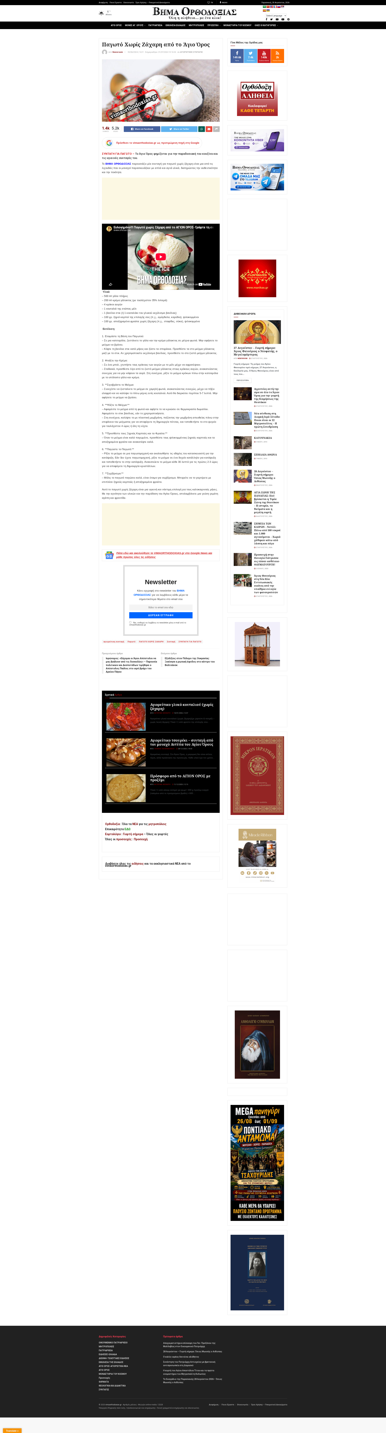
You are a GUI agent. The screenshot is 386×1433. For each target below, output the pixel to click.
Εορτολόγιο (113, 834)
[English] (271, 6)
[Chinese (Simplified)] (268, 6)
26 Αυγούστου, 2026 (263, 516)
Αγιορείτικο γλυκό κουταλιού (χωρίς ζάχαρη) (181, 706)
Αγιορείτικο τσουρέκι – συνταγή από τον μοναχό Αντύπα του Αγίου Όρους (181, 742)
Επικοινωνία (128, 3)
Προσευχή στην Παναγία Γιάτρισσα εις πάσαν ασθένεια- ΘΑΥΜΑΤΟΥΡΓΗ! (267, 559)
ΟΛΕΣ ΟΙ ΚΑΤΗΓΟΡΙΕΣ (265, 25)
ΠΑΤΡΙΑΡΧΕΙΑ (155, 25)
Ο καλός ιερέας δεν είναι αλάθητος (181, 1357)
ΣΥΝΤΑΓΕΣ (104, 1389)
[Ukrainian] (268, 10)
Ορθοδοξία (112, 824)
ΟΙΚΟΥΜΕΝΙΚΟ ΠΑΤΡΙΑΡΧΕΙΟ (113, 1342)
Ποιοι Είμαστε (116, 3)
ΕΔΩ (127, 829)
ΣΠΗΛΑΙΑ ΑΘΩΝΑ (265, 454)
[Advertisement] (161, 199)
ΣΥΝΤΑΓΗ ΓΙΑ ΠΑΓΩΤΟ (190, 642)
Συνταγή (171, 642)
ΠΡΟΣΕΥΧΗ (212, 25)
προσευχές (124, 839)
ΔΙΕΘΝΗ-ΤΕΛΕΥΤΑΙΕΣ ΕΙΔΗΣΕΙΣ (114, 1358)
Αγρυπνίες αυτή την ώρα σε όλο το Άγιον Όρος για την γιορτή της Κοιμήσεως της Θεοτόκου (266, 395)
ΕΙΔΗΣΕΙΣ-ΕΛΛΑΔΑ (108, 1354)
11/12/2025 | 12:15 (180, 784)
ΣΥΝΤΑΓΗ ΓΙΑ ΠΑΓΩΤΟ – (118, 153)
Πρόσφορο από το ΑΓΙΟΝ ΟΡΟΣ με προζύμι (180, 778)
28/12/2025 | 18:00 (184, 749)
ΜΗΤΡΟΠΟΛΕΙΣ (196, 25)
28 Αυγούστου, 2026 (263, 485)
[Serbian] (282, 6)
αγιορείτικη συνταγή (113, 642)
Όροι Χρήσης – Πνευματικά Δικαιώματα (153, 3)
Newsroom (117, 52)
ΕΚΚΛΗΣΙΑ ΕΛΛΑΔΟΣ (175, 25)
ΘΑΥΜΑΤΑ (104, 1382)
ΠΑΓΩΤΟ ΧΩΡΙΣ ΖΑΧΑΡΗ (151, 642)
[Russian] (279, 6)
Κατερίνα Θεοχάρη (162, 713)
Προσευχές (104, 1378)
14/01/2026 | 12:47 (180, 713)
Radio (224, 3)
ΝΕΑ (135, 824)
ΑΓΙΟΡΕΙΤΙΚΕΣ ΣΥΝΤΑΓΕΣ (191, 52)
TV (211, 3)
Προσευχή (141, 839)
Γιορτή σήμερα (133, 834)
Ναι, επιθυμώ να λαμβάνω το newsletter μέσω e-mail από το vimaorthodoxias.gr (157, 624)
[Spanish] (264, 10)
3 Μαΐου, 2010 (261, 442)
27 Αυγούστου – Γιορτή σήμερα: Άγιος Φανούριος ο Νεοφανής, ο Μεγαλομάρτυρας (255, 351)
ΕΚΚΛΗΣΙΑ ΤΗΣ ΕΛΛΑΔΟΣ (111, 1362)
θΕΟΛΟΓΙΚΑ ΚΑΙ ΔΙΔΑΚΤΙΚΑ (112, 1385)
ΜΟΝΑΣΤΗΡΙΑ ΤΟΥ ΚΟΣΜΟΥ (237, 25)
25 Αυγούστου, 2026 (263, 431)
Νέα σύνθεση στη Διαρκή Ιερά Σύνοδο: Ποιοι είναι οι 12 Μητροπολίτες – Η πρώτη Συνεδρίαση (267, 420)
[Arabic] (264, 6)
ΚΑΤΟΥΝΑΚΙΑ (263, 438)
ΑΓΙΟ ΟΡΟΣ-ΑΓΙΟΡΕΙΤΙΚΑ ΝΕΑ (113, 1366)
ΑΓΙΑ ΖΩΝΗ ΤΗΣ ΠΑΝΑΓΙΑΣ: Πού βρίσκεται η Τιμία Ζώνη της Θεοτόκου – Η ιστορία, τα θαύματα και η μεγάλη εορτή (266, 502)
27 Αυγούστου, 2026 (258, 358)
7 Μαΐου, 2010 (261, 459)
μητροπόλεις (157, 824)
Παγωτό (132, 642)
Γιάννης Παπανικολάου (164, 749)
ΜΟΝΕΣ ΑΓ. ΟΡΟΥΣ (134, 25)
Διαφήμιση (103, 3)
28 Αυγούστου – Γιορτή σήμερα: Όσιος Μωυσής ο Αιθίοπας (264, 476)
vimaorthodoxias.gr (113, 1405)
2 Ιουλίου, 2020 (261, 569)
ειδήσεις (138, 863)
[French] (275, 6)
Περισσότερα (243, 380)
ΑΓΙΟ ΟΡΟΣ (116, 25)
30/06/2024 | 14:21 (136, 52)
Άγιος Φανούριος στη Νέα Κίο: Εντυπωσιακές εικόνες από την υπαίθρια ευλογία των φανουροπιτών (266, 584)
